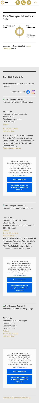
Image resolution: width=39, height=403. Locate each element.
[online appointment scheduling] (17, 2)
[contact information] (29, 2)
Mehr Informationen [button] (19, 175)
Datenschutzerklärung (22, 398)
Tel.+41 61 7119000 (10, 129)
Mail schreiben (8, 131)
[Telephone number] (23, 2)
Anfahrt (6, 124)
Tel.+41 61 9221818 (10, 233)
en (35, 2)
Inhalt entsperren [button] (19, 179)
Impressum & (8, 398)
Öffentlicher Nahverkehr (12, 148)
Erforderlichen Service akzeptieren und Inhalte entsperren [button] (19, 187)
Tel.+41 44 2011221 (10, 334)
